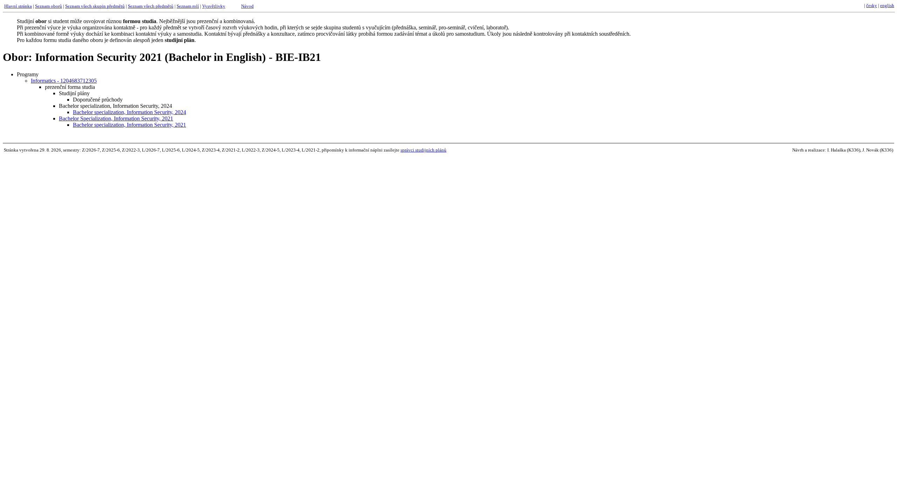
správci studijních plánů (423, 150)
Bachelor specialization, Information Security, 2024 (129, 112)
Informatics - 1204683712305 (64, 81)
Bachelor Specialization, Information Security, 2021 (116, 118)
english (887, 5)
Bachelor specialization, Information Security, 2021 (129, 125)
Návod (247, 6)
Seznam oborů (48, 6)
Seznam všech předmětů (150, 6)
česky (871, 5)
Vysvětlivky (213, 6)
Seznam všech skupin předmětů (95, 6)
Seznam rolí (188, 6)
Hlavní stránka (18, 6)
